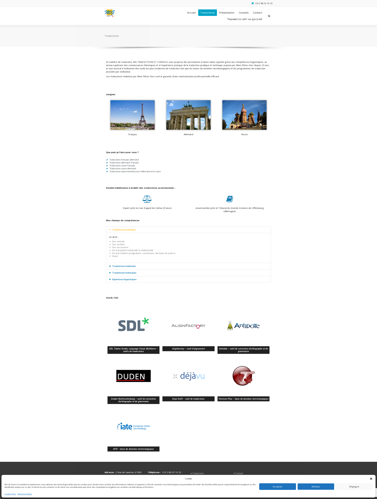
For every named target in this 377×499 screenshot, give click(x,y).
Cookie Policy (10, 494)
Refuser (316, 486)
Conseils (244, 12)
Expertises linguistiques (124, 279)
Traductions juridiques (123, 230)
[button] (371, 478)
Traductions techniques (124, 273)
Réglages (354, 486)
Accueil (191, 12)
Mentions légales (25, 494)
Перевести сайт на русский (244, 19)
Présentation (226, 12)
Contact (257, 12)
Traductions (207, 12)
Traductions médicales (124, 266)
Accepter (277, 486)
